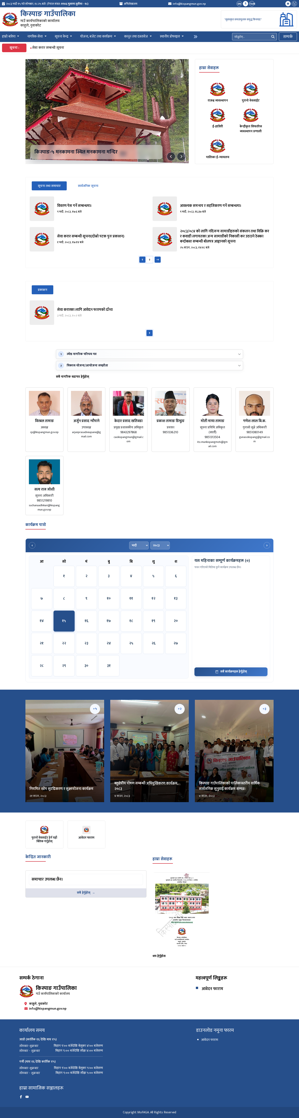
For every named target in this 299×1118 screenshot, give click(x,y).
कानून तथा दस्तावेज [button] (136, 36)
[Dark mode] (294, 3)
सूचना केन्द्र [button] (62, 36)
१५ (64, 621)
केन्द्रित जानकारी (38, 856)
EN (239, 3)
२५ (131, 643)
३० (86, 666)
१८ (131, 621)
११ (131, 598)
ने (245, 3)
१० (109, 598)
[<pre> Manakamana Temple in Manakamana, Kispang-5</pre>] (107, 111)
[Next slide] (181, 156)
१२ (153, 598)
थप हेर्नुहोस (159, 956)
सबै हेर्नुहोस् (83, 892)
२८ (42, 666)
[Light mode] (288, 3)
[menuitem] (45, 4)
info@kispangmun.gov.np (189, 4)
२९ (64, 666)
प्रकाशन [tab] (45, 290)
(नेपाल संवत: (67, 4)
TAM (251, 3)
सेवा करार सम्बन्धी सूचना (48, 47)
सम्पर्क (288, 36)
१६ (86, 621)
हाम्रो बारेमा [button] (9, 36)
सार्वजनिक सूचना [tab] (88, 186)
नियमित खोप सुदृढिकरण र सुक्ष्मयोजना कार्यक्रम (61, 789)
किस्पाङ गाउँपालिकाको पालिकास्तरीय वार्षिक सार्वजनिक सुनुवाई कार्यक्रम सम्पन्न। (229, 786)
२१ (42, 643)
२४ (109, 643)
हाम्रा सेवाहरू (209, 67)
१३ (176, 598)
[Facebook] (21, 1097)
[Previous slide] (171, 156)
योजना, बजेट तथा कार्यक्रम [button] (96, 36)
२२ (64, 643)
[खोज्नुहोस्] (273, 36)
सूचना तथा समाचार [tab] (52, 186)
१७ (109, 621)
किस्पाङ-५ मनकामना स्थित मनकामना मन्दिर (76, 152)
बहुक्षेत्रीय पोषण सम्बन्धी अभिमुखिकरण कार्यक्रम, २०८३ (146, 786)
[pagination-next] (158, 260)
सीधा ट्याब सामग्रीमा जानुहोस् (45, 874)
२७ (176, 643)
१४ (42, 621)
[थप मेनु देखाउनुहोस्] (195, 37)
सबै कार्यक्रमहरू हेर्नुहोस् (233, 671)
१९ (153, 621)
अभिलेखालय (130, 4)
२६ (153, 643)
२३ (86, 643)
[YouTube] (27, 1097)
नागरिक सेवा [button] (35, 36)
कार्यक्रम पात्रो (35, 524)
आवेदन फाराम (212, 988)
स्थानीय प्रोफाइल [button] (170, 36)
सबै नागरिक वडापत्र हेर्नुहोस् (72, 376)
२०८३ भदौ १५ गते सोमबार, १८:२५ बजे (26, 4)
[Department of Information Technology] (10, 19)
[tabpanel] (149, 230)
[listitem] (88, 208)
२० (176, 621)
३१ (109, 666)
